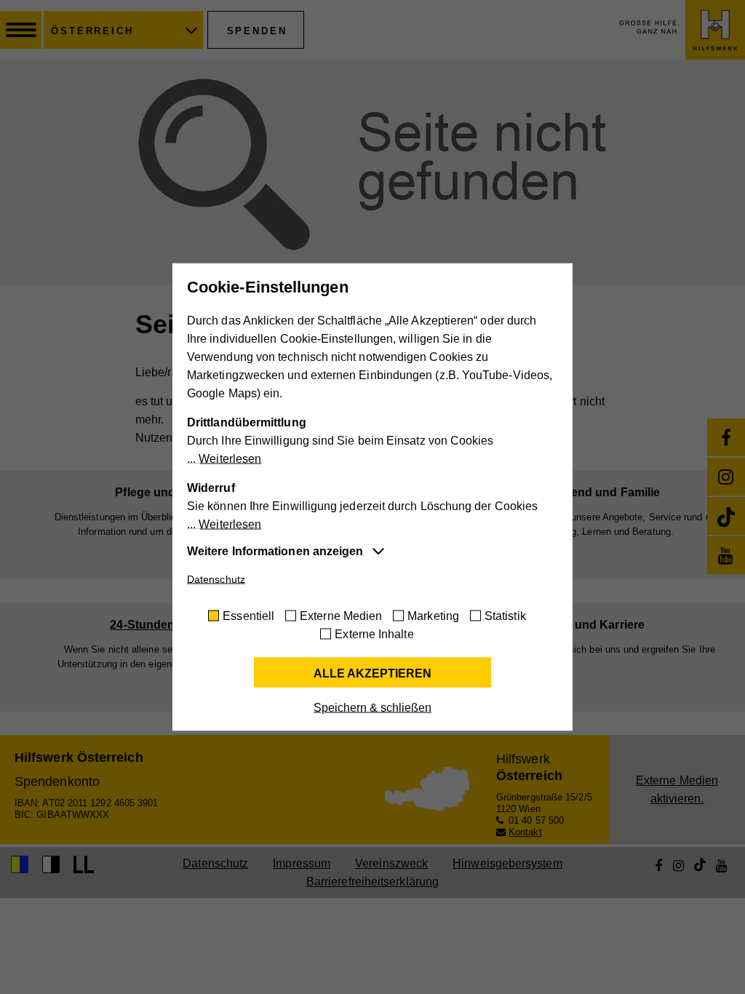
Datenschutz (216, 579)
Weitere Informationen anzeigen (275, 551)
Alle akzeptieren (372, 673)
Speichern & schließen (372, 707)
